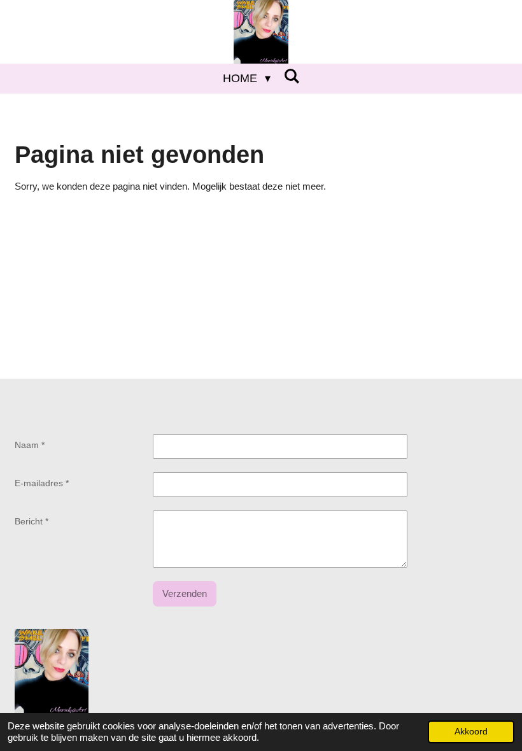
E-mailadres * (42, 483)
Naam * (30, 445)
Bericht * (31, 521)
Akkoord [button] (471, 731)
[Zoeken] (291, 77)
